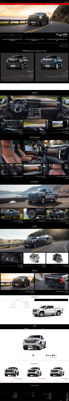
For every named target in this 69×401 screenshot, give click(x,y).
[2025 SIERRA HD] (11, 371)
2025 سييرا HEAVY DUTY (17, 378)
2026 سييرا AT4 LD (41, 378)
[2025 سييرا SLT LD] (57, 371)
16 (27, 72)
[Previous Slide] (1, 127)
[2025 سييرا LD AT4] (34, 371)
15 (58, 45)
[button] (67, 399)
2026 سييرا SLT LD (64, 378)
